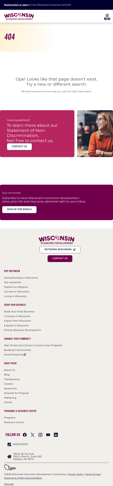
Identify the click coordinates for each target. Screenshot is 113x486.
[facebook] (25, 435)
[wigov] (10, 465)
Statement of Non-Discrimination (23, 478)
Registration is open (16, 5)
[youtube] (48, 435)
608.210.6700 (20, 444)
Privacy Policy (76, 474)
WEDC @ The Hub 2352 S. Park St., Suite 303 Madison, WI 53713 (27, 456)
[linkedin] (56, 435)
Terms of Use (92, 474)
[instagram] (40, 435)
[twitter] (32, 435)
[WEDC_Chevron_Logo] (19, 13)
